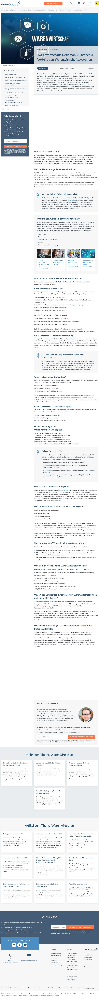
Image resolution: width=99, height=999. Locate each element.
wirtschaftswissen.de (42, 49)
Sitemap (80, 987)
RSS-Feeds (86, 966)
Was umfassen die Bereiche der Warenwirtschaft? (12, 84)
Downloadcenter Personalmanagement (72, 960)
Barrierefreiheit (39, 987)
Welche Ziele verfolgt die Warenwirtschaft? (15, 77)
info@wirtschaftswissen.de (29, 960)
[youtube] (25, 944)
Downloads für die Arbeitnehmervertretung (73, 968)
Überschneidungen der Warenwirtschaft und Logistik (16, 88)
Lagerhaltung (68, 157)
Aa (5, 109)
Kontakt (86, 962)
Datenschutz (53, 10)
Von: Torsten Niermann (46, 703)
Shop (85, 964)
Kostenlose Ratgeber (72, 953)
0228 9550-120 (10, 960)
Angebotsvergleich (77, 305)
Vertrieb (79, 157)
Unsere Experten (88, 959)
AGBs (23, 987)
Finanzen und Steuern (9, 10)
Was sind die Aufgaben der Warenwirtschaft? (16, 80)
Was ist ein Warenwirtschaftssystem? (14, 92)
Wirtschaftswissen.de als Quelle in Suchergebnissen (72, 977)
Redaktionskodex (88, 957)
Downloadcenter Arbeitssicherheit (71, 956)
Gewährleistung (47, 470)
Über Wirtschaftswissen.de (89, 953)
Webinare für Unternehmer (70, 972)
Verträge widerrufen (59, 987)
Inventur (57, 500)
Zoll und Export (65, 10)
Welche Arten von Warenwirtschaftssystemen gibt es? (13, 101)
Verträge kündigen (49, 987)
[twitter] (19, 944)
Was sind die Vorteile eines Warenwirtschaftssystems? (11, 106)
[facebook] (14, 944)
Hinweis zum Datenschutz (82, 741)
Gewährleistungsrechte (69, 987)
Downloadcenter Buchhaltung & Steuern (72, 964)
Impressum (29, 987)
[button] (97, 3)
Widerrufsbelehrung (6, 987)
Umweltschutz (72, 200)
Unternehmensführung (80, 10)
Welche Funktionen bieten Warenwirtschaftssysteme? (11, 96)
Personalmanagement (25, 10)
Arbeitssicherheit (41, 10)
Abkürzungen (65, 490)
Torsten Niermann (90, 68)
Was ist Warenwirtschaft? (11, 74)
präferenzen (87, 395)
